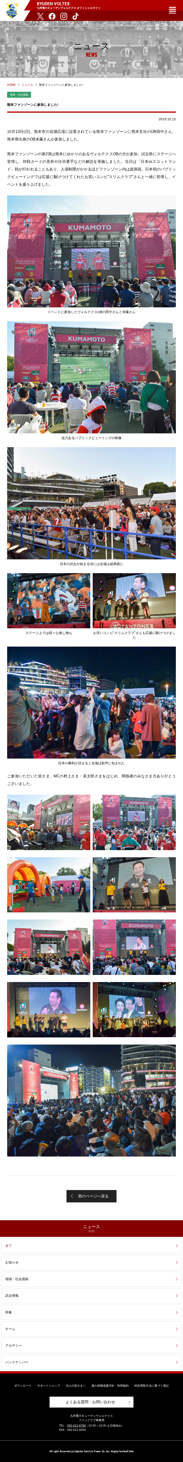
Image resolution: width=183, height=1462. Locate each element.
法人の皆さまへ (76, 1385)
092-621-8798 (76, 1425)
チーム (10, 1329)
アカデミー (13, 1345)
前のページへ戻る (93, 1196)
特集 (8, 1312)
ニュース (27, 85)
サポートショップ (48, 1385)
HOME (11, 85)
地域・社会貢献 (17, 1279)
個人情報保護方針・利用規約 (110, 1385)
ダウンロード (22, 1385)
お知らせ (12, 1262)
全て (8, 1246)
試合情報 (12, 1295)
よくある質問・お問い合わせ (90, 1402)
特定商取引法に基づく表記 (151, 1385)
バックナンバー (17, 1362)
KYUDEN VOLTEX (12, 10)
